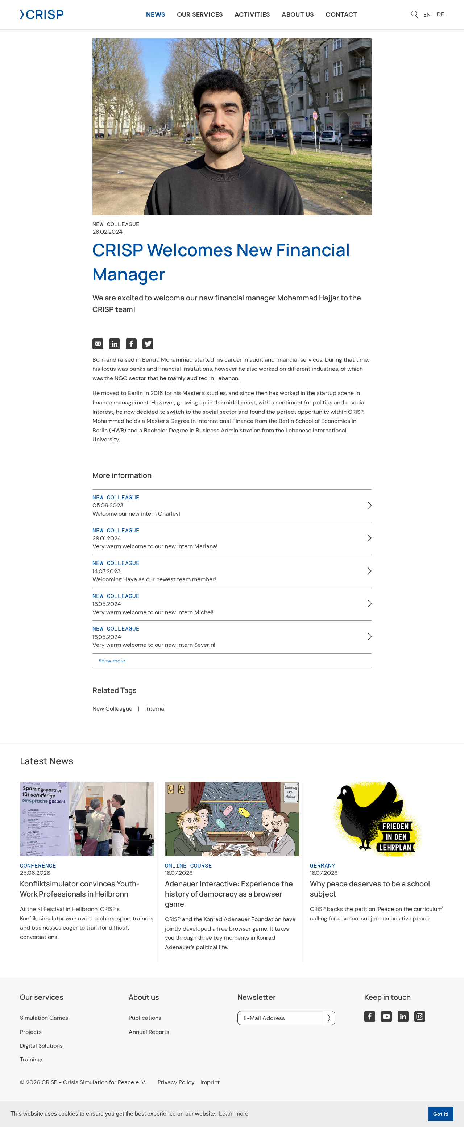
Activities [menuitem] (252, 14)
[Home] (41, 14)
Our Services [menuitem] (200, 14)
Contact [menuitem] (341, 14)
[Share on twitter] (147, 343)
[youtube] (386, 1016)
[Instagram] (419, 1016)
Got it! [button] (441, 1114)
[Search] (414, 15)
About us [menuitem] (298, 14)
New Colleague (112, 709)
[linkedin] (403, 1016)
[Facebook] (369, 1016)
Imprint (210, 1082)
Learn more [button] (233, 1114)
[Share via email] (97, 343)
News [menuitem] (155, 14)
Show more (112, 660)
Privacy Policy (176, 1082)
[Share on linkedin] (114, 343)
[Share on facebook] (131, 343)
